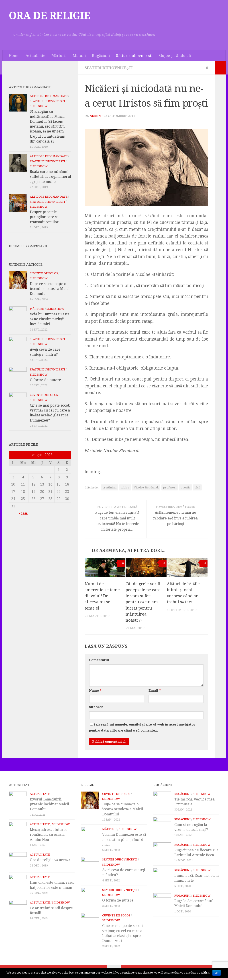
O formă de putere (45, 380)
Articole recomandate (48, 96)
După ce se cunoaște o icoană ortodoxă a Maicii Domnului (50, 289)
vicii (197, 487)
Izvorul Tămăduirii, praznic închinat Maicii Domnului (49, 804)
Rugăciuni (101, 55)
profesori (169, 487)
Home (14, 55)
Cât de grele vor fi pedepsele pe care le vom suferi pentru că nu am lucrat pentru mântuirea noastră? (143, 601)
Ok (216, 972)
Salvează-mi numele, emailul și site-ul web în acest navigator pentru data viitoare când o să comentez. (142, 727)
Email (155, 691)
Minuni (79, 55)
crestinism (109, 487)
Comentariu (99, 660)
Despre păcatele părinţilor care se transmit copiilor (44, 217)
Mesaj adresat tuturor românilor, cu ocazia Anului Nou (48, 834)
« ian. (23, 513)
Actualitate (35, 55)
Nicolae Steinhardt (146, 487)
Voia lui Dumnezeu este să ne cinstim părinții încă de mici (49, 319)
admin (95, 116)
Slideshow (39, 106)
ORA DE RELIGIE (49, 16)
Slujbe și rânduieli (175, 55)
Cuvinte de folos (44, 273)
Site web (96, 707)
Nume (95, 691)
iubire (125, 487)
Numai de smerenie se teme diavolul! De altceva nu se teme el (102, 595)
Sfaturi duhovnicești (134, 55)
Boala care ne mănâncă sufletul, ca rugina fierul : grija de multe (50, 177)
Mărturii (58, 55)
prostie (185, 487)
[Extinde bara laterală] (220, 67)
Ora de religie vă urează (50, 860)
